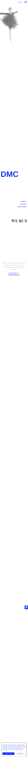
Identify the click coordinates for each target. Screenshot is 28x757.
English (19, 2)
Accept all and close (8, 753)
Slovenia (23, 204)
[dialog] (14, 750)
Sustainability (13, 273)
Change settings (20, 753)
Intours (5, 2)
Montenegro (22, 206)
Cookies (4, 749)
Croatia (23, 201)
